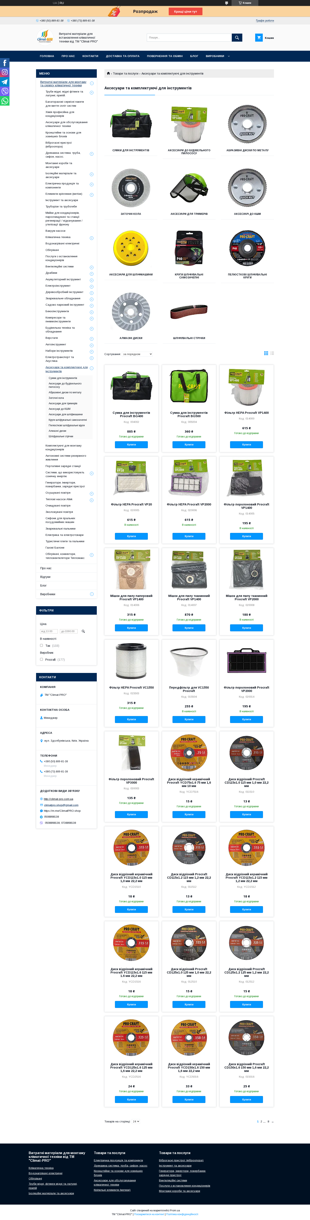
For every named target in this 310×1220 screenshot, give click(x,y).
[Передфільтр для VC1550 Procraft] (189, 661)
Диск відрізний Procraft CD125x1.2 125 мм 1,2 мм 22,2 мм (246, 972)
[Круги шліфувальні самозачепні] (189, 248)
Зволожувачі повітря (59, 511)
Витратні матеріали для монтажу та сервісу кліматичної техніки (63, 83)
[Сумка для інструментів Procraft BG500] (189, 386)
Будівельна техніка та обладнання (60, 329)
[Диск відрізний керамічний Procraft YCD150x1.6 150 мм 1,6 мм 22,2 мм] (189, 1037)
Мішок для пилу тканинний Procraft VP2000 (246, 597)
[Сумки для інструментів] (130, 124)
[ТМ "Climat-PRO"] (45, 45)
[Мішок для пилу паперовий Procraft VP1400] (131, 569)
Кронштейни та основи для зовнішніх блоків (63, 134)
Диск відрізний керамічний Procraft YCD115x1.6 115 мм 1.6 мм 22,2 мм (131, 972)
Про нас (68, 56)
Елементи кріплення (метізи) (64, 193)
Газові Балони (55, 547)
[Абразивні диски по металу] (247, 124)
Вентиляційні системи (60, 266)
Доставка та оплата (122, 56)
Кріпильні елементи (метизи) (112, 1189)
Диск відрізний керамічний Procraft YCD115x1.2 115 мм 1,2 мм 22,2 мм (247, 878)
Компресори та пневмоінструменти (58, 319)
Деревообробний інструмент (64, 292)
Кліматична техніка (58, 237)
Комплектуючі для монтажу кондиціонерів (64, 447)
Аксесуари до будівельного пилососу (189, 152)
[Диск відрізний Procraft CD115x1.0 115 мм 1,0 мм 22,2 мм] (247, 752)
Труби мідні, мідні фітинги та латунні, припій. (64, 93)
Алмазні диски (131, 338)
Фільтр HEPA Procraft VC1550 (131, 687)
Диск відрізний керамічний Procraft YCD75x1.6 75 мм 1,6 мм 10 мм (189, 782)
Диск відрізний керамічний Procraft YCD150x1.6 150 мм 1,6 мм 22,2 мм (189, 1067)
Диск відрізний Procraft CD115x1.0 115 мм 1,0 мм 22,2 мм (246, 782)
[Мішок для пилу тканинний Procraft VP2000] (247, 569)
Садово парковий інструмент (65, 304)
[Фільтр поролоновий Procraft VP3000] (131, 752)
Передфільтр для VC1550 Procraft (189, 689)
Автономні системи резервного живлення (66, 457)
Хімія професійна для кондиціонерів (60, 113)
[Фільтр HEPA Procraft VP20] (131, 478)
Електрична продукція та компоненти (62, 185)
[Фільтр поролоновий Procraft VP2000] (247, 661)
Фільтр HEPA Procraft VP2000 (189, 504)
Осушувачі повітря (58, 492)
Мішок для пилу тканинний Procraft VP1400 (189, 597)
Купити (131, 444)
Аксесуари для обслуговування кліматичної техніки (67, 124)
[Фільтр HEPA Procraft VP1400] (247, 386)
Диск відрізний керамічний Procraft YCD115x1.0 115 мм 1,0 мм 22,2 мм (131, 878)
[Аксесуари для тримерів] (189, 187)
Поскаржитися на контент (149, 1214)
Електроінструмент (58, 285)
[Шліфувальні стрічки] (189, 312)
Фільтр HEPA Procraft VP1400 (246, 412)
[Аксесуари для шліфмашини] (130, 248)
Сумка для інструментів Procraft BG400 (131, 414)
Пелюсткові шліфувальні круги (247, 276)
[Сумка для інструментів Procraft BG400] (131, 386)
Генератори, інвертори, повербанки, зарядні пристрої (65, 484)
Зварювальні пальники (60, 528)
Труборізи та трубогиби (61, 206)
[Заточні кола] (130, 187)
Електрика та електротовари (65, 534)
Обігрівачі (52, 250)
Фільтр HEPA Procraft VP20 (131, 504)
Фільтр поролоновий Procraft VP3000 (131, 780)
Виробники (215, 56)
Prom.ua (175, 1210)
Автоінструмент (56, 344)
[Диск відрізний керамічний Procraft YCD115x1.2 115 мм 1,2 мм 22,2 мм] (247, 847)
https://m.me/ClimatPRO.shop (62, 810)
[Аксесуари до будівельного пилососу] (189, 124)
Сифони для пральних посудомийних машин (60, 520)
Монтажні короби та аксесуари (59, 165)
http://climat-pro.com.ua (58, 799)
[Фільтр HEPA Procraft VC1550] (131, 661)
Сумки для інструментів (130, 150)
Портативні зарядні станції (63, 466)
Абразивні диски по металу (247, 150)
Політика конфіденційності (182, 1214)
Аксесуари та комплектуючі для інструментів (67, 369)
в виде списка (272, 354)
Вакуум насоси (55, 230)
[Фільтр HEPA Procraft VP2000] (189, 478)
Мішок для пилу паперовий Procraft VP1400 (131, 597)
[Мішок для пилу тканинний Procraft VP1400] (189, 569)
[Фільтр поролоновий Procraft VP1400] (247, 478)
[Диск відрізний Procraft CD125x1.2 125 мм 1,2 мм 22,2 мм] (247, 942)
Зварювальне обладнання (63, 298)
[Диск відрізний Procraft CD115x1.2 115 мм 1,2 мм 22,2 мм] (189, 847)
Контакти (90, 56)
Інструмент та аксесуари (62, 200)
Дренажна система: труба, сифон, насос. (63, 154)
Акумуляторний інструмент (63, 279)
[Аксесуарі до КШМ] (247, 187)
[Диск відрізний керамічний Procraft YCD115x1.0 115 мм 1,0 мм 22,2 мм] (131, 847)
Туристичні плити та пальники (65, 541)
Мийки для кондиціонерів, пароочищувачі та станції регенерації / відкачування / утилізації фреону (64, 218)
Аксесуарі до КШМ (247, 213)
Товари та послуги (125, 73)
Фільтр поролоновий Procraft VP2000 (246, 689)
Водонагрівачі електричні (62, 243)
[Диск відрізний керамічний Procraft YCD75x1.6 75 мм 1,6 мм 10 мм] (189, 752)
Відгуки (45, 577)
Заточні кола (131, 213)
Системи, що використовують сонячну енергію (65, 474)
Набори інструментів (59, 350)
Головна (47, 56)
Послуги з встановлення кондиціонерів (61, 258)
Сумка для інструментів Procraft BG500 (189, 414)
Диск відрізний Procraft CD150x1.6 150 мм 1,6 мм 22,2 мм (246, 1067)
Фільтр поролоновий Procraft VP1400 (246, 506)
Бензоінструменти (57, 311)
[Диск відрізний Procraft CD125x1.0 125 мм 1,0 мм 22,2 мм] (189, 942)
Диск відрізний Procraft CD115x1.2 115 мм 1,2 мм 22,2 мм (189, 878)
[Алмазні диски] (130, 312)
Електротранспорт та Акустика (60, 358)
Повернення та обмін (165, 56)
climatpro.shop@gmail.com (61, 804)
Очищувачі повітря (58, 505)
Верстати (52, 337)
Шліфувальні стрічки (189, 338)
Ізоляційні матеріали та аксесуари (61, 175)
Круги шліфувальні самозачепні (189, 276)
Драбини (51, 272)
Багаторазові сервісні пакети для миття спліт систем (65, 103)
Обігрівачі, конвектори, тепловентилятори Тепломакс (65, 555)
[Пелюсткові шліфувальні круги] (247, 248)
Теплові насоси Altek (59, 499)
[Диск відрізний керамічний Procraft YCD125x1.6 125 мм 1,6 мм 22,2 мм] (131, 1037)
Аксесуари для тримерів (189, 213)
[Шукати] (237, 38)
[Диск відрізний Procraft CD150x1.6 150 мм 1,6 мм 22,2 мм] (247, 1037)
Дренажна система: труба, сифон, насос (120, 1165)
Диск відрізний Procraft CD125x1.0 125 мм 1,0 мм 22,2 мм (189, 972)
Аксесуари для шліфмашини (131, 274)
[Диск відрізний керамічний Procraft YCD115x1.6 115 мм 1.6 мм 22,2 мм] (131, 942)
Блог (194, 56)
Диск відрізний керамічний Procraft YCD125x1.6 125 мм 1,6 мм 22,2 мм (131, 1067)
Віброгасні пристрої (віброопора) (59, 144)
